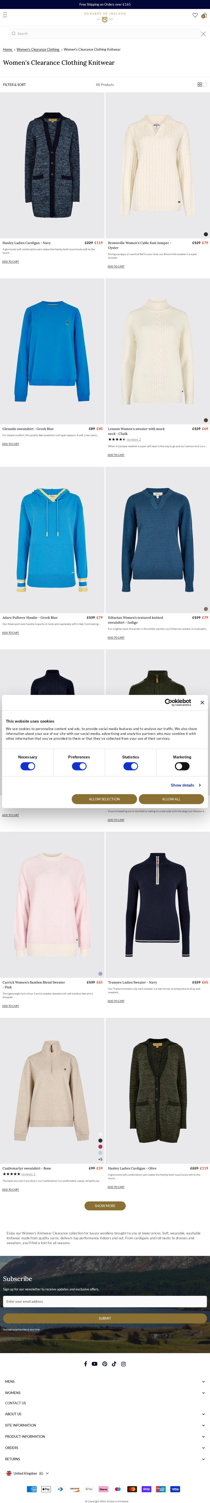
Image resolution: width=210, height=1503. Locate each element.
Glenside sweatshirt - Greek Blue (28, 429)
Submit (105, 1318)
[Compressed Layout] (200, 84)
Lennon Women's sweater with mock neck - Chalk (136, 431)
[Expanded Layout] (205, 84)
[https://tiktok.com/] (114, 1363)
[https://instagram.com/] (123, 1363)
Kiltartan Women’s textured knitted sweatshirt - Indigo (135, 620)
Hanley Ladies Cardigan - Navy (27, 243)
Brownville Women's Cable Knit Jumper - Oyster (139, 245)
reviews (134, 439)
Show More (105, 1206)
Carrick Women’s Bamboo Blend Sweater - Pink (34, 984)
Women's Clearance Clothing (38, 49)
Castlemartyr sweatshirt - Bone (27, 1168)
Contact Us (15, 1403)
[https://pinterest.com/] (104, 1363)
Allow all (171, 799)
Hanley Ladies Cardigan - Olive (132, 1168)
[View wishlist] (195, 15)
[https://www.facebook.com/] (85, 1363)
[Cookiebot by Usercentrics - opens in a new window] (168, 702)
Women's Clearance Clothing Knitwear (92, 49)
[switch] (79, 766)
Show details (182, 785)
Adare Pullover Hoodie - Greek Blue (30, 617)
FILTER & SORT (14, 85)
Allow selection (104, 799)
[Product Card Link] (52, 165)
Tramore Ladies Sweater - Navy (132, 982)
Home (7, 49)
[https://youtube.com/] (95, 1363)
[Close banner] (202, 702)
